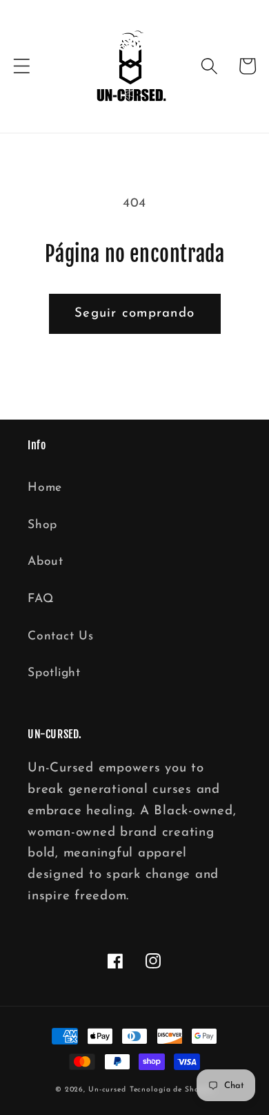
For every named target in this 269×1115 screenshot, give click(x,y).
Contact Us (61, 636)
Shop (42, 525)
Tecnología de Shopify (172, 1090)
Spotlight (54, 673)
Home (45, 488)
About (45, 562)
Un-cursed (107, 1090)
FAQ (41, 599)
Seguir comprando (134, 313)
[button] (22, 66)
